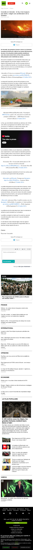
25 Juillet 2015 (21, 118)
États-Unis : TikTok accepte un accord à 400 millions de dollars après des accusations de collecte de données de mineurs (15, 345)
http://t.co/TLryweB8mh (8, 165)
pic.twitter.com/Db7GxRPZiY (11, 204)
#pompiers (27, 178)
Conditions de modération (16, 532)
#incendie (4, 200)
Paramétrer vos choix (16, 531)
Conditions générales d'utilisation (16, 527)
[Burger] (29, 3)
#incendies (6, 178)
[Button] (26, 3)
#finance (17, 165)
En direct (11, 3)
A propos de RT (16, 525)
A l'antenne (23, 510)
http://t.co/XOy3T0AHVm (11, 180)
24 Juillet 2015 (27, 77)
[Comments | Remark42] (16, 258)
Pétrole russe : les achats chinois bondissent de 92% (14, 380)
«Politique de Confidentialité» (13, 544)
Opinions (4, 353)
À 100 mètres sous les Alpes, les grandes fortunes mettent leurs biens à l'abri (15, 421)
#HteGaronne (6, 114)
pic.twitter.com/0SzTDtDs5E (21, 75)
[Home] (4, 3)
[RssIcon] (29, 513)
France (3, 230)
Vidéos (4, 477)
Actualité (5, 508)
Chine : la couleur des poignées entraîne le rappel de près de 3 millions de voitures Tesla (20, 454)
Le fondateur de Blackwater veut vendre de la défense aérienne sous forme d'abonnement (21, 447)
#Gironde (22, 73)
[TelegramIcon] (23, 513)
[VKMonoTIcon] (4, 513)
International (7, 328)
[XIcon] (16, 513)
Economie (5, 377)
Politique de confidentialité (16, 529)
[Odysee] (10, 513)
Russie (27, 508)
